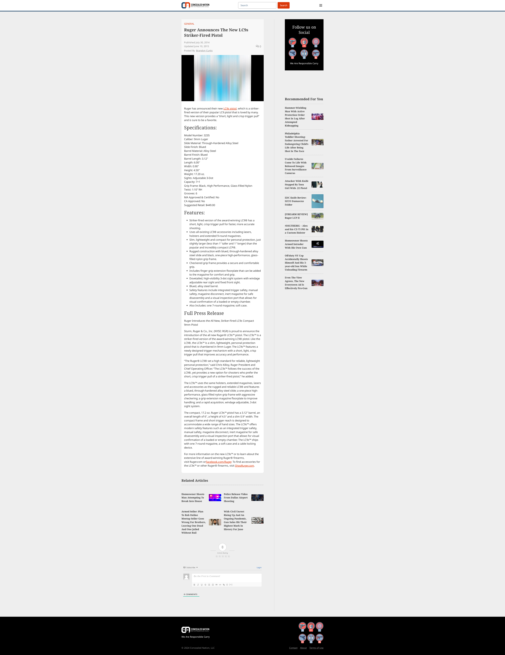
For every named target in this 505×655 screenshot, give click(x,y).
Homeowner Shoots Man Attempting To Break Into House (192, 497)
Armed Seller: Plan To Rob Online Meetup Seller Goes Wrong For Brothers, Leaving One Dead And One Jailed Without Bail (193, 522)
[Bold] (194, 584)
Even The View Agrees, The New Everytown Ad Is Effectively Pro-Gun (296, 283)
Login (259, 567)
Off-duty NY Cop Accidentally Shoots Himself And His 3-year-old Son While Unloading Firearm (296, 262)
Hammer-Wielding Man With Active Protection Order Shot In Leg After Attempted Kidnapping (295, 116)
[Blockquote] (216, 584)
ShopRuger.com (244, 465)
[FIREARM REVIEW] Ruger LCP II (296, 216)
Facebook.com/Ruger (218, 462)
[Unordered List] (213, 584)
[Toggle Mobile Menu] (321, 5)
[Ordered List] (209, 584)
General (189, 23)
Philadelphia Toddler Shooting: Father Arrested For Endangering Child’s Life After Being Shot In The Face (296, 142)
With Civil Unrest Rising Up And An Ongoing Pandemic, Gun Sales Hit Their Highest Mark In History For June (235, 520)
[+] (230, 585)
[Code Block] (220, 584)
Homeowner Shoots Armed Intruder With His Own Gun (296, 244)
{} (227, 585)
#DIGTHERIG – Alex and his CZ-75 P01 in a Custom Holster (296, 229)
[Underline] (202, 584)
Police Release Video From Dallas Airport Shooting (236, 497)
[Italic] (198, 584)
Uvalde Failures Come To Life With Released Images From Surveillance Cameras (296, 166)
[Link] (224, 584)
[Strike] (205, 584)
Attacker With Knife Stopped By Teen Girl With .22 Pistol (296, 184)
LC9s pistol (230, 108)
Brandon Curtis (204, 50)
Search (283, 5)
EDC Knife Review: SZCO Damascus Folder (295, 201)
